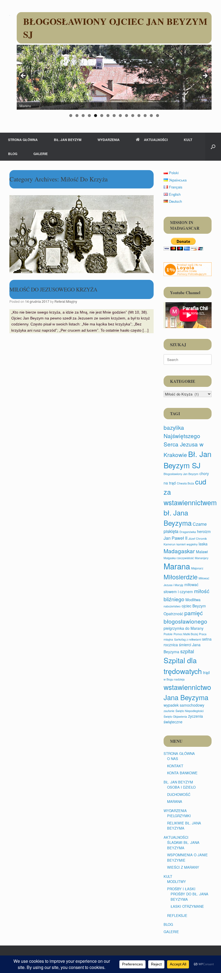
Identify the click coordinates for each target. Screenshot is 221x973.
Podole (168, 634)
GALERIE (40, 153)
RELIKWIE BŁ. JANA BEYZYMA (184, 825)
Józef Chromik (197, 539)
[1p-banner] (188, 269)
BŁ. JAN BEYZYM (67, 139)
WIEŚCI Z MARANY (183, 867)
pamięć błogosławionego (185, 617)
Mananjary (201, 558)
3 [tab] (83, 115)
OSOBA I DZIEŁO (181, 787)
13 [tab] (145, 115)
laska (203, 543)
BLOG (12, 153)
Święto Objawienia (175, 716)
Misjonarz (197, 568)
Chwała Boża (185, 483)
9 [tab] (120, 115)
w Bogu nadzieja (174, 679)
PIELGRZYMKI (179, 815)
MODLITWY (176, 881)
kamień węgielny (187, 544)
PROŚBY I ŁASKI (181, 888)
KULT (188, 139)
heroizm (204, 531)
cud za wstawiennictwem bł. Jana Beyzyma (190, 502)
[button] (213, 147)
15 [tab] (157, 115)
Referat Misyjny (65, 301)
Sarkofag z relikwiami (187, 639)
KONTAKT (175, 765)
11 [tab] (132, 115)
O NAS (172, 758)
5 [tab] (95, 115)
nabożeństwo (172, 606)
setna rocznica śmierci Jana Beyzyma (188, 645)
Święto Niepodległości (189, 711)
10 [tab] (126, 115)
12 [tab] (138, 115)
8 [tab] (114, 115)
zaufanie (169, 711)
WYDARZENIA (109, 139)
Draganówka (187, 532)
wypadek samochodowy (184, 705)
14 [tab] (151, 115)
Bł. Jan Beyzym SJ (187, 459)
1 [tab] (70, 115)
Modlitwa (193, 599)
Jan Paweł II (175, 538)
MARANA (174, 801)
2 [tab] (76, 115)
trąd (206, 672)
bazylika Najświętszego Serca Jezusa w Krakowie (183, 441)
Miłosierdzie (181, 576)
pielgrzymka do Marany (183, 628)
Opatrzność (173, 613)
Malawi (202, 551)
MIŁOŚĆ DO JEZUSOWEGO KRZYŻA (53, 289)
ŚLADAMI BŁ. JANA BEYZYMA (183, 845)
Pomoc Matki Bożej (186, 634)
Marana (177, 566)
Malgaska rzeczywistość (179, 558)
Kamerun (169, 544)
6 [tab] (101, 115)
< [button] (23, 76)
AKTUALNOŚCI (156, 139)
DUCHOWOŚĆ (178, 794)
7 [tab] (107, 115)
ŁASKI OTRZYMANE (187, 906)
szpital (187, 651)
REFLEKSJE (177, 915)
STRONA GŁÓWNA (23, 139)
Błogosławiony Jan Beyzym (181, 474)
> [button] (205, 76)
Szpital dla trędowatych (183, 665)
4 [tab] (89, 115)
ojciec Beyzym (194, 605)
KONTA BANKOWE (182, 772)
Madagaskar (179, 551)
